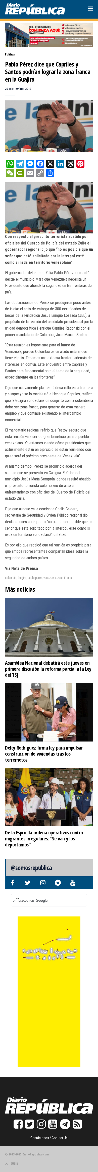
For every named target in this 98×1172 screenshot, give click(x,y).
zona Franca (65, 578)
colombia (10, 578)
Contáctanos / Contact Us (49, 1138)
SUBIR (14, 1163)
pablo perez (35, 578)
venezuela (49, 578)
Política (10, 54)
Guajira (22, 578)
